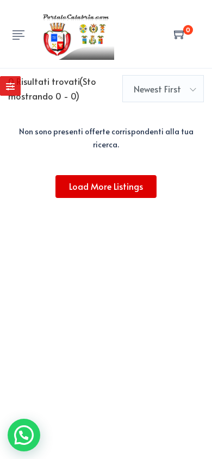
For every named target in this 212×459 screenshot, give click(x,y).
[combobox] (163, 88)
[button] (24, 435)
